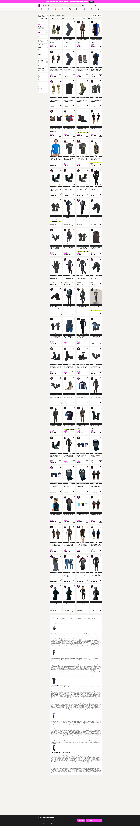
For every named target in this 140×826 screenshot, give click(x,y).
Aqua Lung (90, 18)
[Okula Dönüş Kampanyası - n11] (70, 1)
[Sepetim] (92, 5)
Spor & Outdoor (44, 12)
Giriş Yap (100, 5)
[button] (68, 36)
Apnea (58, 18)
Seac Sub (79, 18)
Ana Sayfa (39, 12)
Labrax (67, 18)
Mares (84, 18)
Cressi (63, 18)
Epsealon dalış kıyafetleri (62, 647)
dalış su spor (53, 620)
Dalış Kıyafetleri (58, 12)
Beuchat (73, 18)
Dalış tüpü (82, 708)
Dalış (53, 12)
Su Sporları (50, 12)
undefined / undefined (44, 18)
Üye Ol (98, 5)
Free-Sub (52, 18)
